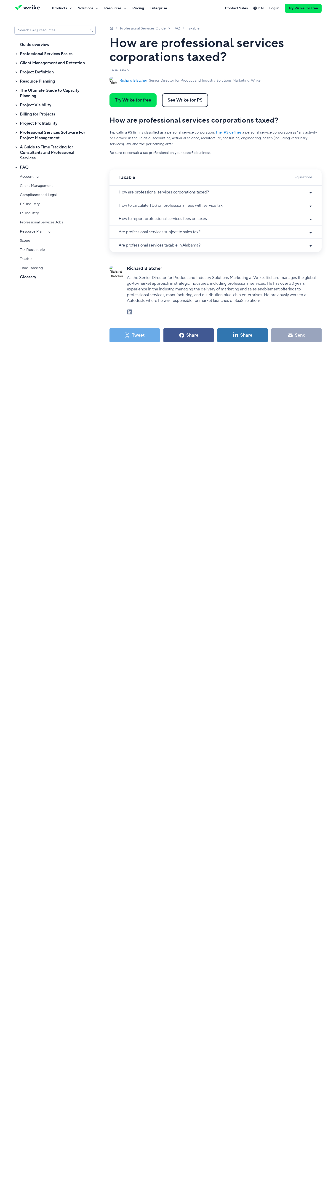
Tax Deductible (32, 249)
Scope (25, 240)
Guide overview (34, 44)
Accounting (29, 176)
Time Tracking (31, 268)
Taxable (26, 259)
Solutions (85, 8)
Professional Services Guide (143, 28)
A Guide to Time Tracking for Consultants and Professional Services (47, 153)
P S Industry (30, 204)
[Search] (91, 30)
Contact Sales (236, 8)
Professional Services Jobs (41, 222)
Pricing (138, 8)
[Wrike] (28, 8)
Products (59, 8)
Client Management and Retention (52, 63)
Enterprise (158, 8)
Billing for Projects (37, 114)
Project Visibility (35, 105)
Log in (274, 8)
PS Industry (29, 213)
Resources (112, 8)
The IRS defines (228, 132)
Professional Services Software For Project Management (52, 135)
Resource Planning (37, 81)
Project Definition (37, 72)
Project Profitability (38, 123)
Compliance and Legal (38, 195)
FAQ (24, 167)
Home (111, 28)
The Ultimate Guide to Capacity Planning (49, 93)
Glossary (28, 277)
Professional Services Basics (46, 53)
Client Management (36, 185)
